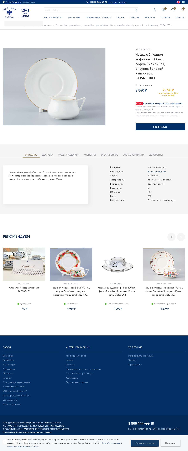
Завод (7, 347)
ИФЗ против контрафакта (16, 395)
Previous (171, 237)
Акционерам (9, 364)
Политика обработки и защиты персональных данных (27, 432)
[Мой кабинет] (154, 9)
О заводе (180, 17)
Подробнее (24, 319)
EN (183, 2)
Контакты (165, 17)
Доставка (70, 364)
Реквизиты (8, 360)
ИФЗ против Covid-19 (15, 391)
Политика (8, 373)
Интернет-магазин (53, 17)
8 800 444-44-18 (99, 2)
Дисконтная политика (77, 382)
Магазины (150, 17)
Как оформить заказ (76, 356)
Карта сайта (72, 378)
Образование (10, 400)
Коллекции (74, 17)
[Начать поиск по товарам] (136, 10)
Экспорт (132, 360)
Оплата (69, 360)
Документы (9, 369)
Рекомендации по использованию (83, 369)
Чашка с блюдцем (157, 171)
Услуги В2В (135, 347)
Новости (134, 17)
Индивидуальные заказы (98, 17)
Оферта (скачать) (11, 404)
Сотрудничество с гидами (16, 382)
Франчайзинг (135, 364)
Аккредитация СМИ (13, 386)
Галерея (120, 17)
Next (181, 237)
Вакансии (8, 356)
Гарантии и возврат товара (79, 373)
